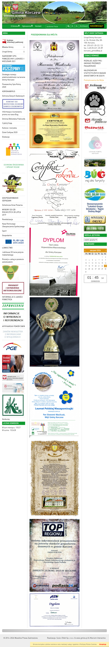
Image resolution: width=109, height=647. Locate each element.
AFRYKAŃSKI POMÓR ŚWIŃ (13, 326)
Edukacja (6, 137)
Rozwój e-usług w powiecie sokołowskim (13, 260)
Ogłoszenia (26, 26)
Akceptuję (102, 644)
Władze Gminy (7, 47)
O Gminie (14, 26)
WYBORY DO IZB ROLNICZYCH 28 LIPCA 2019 (11, 212)
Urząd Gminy (7, 52)
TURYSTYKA (7, 123)
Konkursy (6, 419)
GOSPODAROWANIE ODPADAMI (10, 199)
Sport (4, 231)
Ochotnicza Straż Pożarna (12, 205)
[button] (19, 26)
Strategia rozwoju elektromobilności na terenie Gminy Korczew (13, 77)
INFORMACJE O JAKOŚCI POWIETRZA (12, 298)
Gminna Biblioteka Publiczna (13, 119)
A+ (77, 26)
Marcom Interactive (98, 638)
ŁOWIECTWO (7, 248)
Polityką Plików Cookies (88, 644)
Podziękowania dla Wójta (94, 80)
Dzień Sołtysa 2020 (9, 132)
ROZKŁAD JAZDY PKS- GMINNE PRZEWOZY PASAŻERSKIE (93, 63)
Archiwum (84, 26)
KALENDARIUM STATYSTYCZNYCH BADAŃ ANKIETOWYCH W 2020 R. (95, 73)
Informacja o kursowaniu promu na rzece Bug (12, 113)
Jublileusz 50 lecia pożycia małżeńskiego (12, 253)
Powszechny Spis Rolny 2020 (11, 85)
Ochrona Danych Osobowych (13, 96)
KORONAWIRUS (8, 91)
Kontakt (38, 26)
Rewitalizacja (7, 219)
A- (73, 26)
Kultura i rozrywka (9, 128)
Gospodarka (7, 235)
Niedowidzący (96, 26)
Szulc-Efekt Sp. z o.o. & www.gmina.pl (72, 638)
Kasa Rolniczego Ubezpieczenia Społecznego (13, 225)
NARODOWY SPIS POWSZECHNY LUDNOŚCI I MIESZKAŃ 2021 (13, 58)
